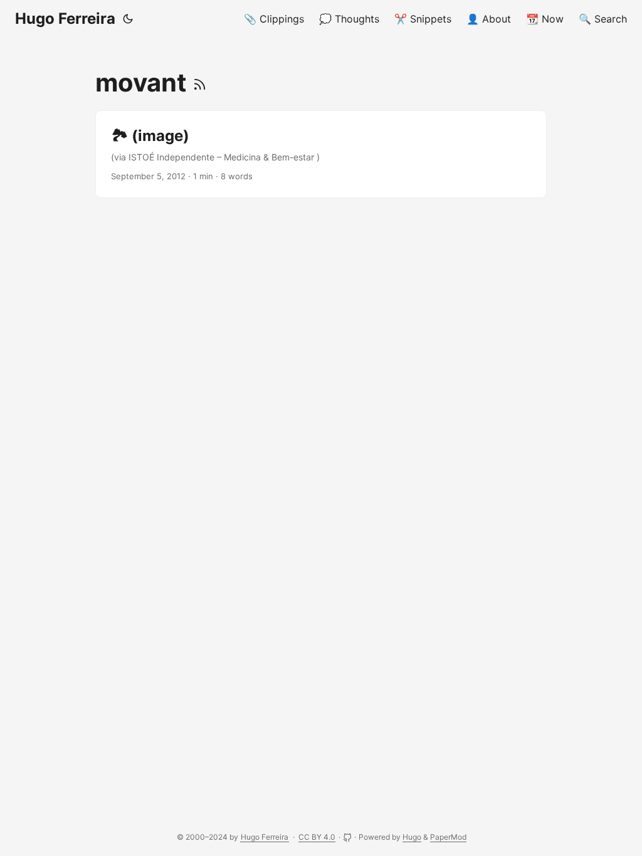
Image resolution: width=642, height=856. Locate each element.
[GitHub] (348, 837)
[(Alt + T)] (127, 19)
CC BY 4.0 (316, 837)
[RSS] (199, 82)
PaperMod (448, 837)
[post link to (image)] (321, 154)
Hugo (412, 837)
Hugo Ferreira (65, 18)
